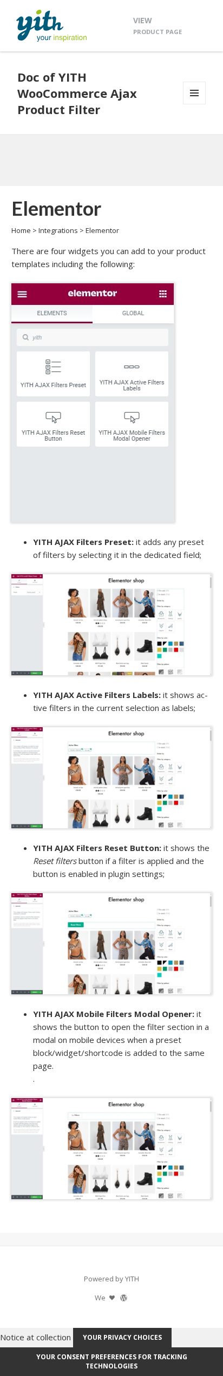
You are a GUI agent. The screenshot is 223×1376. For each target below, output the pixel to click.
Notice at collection (35, 1336)
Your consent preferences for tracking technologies (111, 1361)
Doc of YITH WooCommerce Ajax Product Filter (77, 93)
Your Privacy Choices (122, 1337)
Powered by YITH (111, 1279)
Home (21, 230)
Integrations (58, 230)
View (157, 25)
